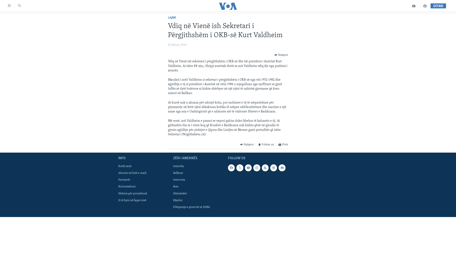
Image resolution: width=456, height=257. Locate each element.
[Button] (281, 55)
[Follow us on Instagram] (256, 168)
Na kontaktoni (127, 186)
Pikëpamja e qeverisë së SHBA (191, 207)
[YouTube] (413, 6)
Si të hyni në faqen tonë (132, 200)
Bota (175, 186)
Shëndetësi (180, 193)
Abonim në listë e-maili (132, 173)
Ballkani (178, 173)
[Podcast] (273, 168)
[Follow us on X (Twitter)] (239, 168)
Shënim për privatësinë (132, 193)
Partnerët (124, 180)
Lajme (172, 17)
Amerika (178, 166)
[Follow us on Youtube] (248, 168)
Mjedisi (178, 200)
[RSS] (265, 168)
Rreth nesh (125, 166)
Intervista (179, 180)
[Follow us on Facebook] (231, 168)
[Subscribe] (282, 168)
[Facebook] (425, 6)
